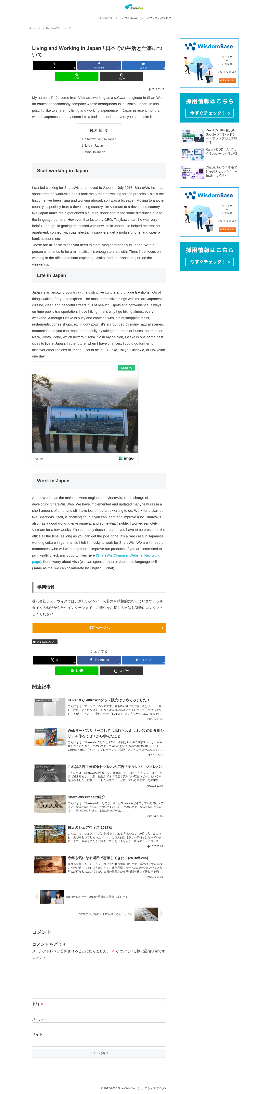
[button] (121, 76)
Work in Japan (95, 152)
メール (39, 1019)
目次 (93, 130)
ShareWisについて (46, 641)
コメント (41, 958)
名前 (38, 1004)
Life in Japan (94, 145)
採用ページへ (99, 628)
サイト (37, 1034)
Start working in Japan (100, 139)
